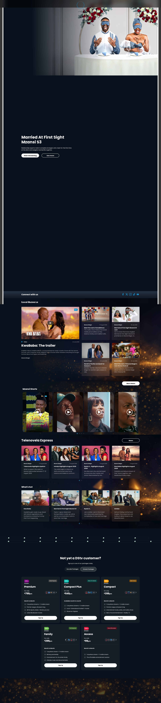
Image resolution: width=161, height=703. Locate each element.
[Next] (136, 412)
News (131, 440)
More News (131, 383)
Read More (37, 154)
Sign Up (40, 618)
